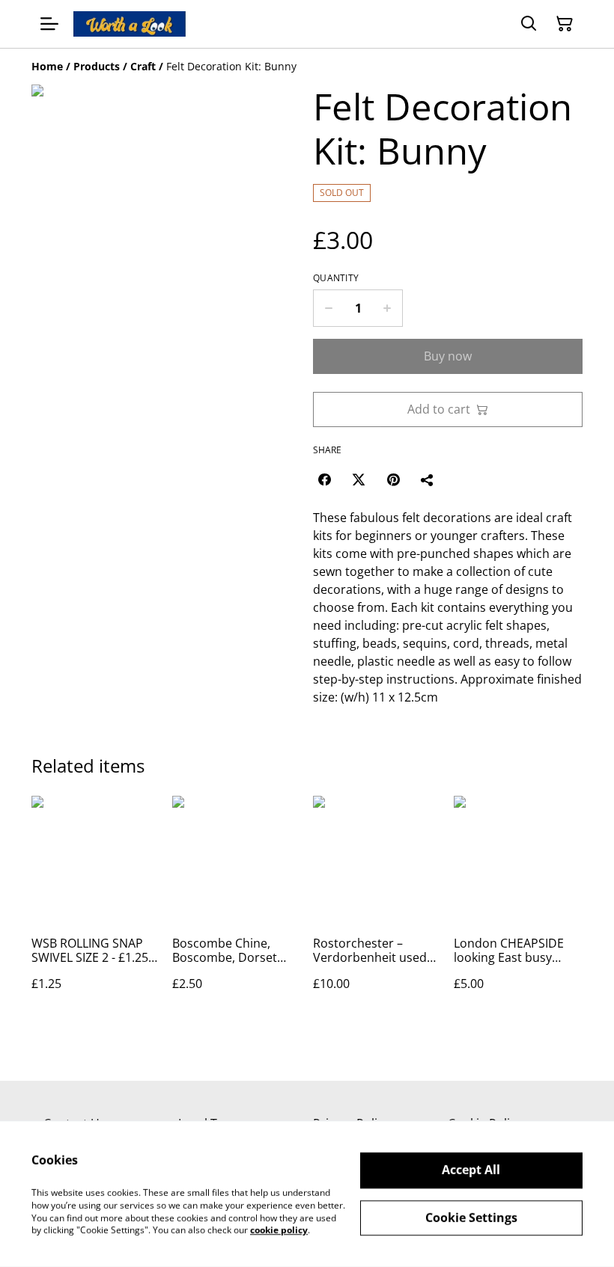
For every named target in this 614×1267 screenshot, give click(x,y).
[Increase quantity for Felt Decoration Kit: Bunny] (387, 308)
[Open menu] (49, 23)
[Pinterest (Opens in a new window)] (393, 479)
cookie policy (279, 1230)
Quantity (336, 278)
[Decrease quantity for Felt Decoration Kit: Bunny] (328, 308)
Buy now (448, 356)
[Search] (529, 23)
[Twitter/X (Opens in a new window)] (358, 479)
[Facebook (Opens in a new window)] (324, 479)
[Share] (427, 479)
